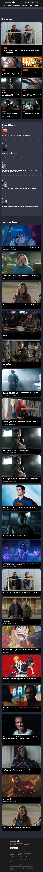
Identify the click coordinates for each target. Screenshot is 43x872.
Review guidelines (28, 859)
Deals (31, 5)
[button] (36, 2)
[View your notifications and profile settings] (32, 2)
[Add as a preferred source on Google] (14, 848)
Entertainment (16, 5)
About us (12, 859)
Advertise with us (21, 859)
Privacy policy (28, 853)
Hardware (24, 5)
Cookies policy (13, 856)
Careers (26, 856)
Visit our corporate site (27, 844)
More (36, 5)
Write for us (12, 861)
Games (9, 5)
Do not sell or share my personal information (21, 863)
